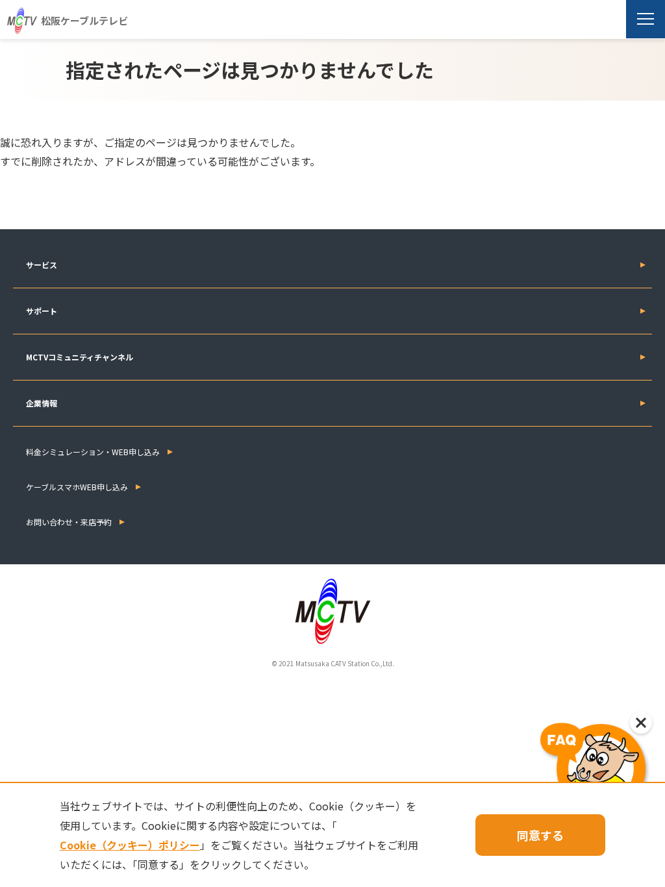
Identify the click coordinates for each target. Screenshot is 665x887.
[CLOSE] (641, 723)
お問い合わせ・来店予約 (69, 521)
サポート (41, 310)
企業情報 (41, 402)
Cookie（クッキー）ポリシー (130, 845)
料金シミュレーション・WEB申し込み (93, 451)
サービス (41, 264)
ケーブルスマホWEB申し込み (77, 486)
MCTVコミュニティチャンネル (79, 356)
